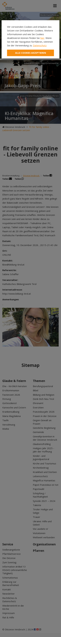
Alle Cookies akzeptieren (30, 52)
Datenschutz (40, 45)
